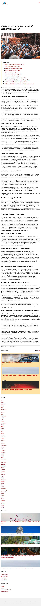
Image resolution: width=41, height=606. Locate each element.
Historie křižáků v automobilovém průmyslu (14, 64)
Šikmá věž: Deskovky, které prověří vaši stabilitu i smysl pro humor (17, 534)
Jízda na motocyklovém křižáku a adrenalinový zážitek (17, 79)
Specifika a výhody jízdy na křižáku (13, 72)
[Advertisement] (20, 13)
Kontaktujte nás (14, 346)
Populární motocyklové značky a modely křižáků (15, 78)
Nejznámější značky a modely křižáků (13, 68)
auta (39, 350)
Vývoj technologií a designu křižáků (13, 66)
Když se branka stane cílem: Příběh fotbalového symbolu (15, 544)
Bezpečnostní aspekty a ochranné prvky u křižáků (16, 81)
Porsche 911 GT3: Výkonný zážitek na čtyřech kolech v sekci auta (17, 568)
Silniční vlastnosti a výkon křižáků (12, 70)
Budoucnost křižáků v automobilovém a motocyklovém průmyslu (19, 83)
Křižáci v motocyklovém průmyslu (12, 76)
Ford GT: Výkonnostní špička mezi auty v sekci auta (17, 389)
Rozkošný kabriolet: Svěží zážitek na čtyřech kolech (17, 362)
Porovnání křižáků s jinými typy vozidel (13, 74)
